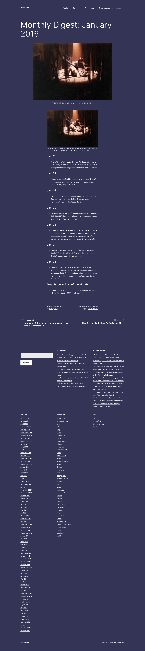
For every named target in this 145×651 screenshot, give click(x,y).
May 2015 (23, 579)
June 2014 (24, 610)
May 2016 (23, 544)
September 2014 (26, 602)
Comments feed (98, 424)
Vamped (24, 7)
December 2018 (26, 458)
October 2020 (25, 418)
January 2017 (25, 521)
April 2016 (24, 547)
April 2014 (24, 616)
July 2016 (23, 539)
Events (59, 453)
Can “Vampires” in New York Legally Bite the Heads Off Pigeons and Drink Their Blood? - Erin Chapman (108, 369)
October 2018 (25, 461)
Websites (60, 533)
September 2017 (26, 498)
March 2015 (24, 585)
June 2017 (24, 507)
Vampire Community (64, 524)
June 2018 (24, 473)
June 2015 (24, 576)
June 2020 (24, 421)
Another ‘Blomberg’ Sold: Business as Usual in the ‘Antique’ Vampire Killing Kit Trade (108, 403)
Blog (58, 430)
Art (58, 427)
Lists (58, 473)
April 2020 (24, 424)
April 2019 (24, 450)
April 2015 (24, 582)
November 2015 (26, 562)
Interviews (60, 470)
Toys (58, 513)
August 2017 (24, 501)
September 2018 (26, 464)
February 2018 (25, 484)
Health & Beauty (62, 461)
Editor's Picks (61, 441)
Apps (58, 424)
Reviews (59, 496)
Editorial (59, 444)
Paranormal (61, 493)
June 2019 (24, 447)
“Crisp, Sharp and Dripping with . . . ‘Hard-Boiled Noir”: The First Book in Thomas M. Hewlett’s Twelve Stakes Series (71, 357)
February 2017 (25, 519)
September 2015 (26, 567)
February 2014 (25, 622)
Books (59, 432)
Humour (59, 467)
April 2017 (23, 513)
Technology (89, 8)
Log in (95, 418)
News (59, 487)
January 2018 (25, 487)
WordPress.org (98, 427)
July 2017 (23, 504)
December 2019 (26, 432)
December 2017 (26, 490)
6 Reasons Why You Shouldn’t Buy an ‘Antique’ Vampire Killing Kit (108, 360)
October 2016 (25, 530)
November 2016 (26, 527)
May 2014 (23, 613)
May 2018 (23, 476)
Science (76, 8)
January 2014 (25, 625)
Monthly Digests (93, 306)
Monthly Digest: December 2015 (64, 230)
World (65, 8)
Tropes (59, 519)
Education (60, 447)
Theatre (59, 510)
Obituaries (60, 490)
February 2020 (25, 427)
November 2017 (26, 493)
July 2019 (23, 444)
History (59, 464)
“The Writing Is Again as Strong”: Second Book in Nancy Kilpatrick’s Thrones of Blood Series (72, 372)
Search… (23, 351)
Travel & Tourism (62, 516)
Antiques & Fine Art (63, 421)
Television (60, 507)
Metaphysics (61, 476)
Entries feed (97, 421)
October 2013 (25, 631)
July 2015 (23, 573)
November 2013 (26, 628)
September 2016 (26, 533)
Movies (59, 481)
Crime (59, 438)
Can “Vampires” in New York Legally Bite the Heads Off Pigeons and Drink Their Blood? (108, 386)
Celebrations (61, 435)
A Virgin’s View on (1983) (66, 196)
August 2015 (24, 570)
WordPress (120, 642)
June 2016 (24, 542)
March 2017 (24, 516)
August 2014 (24, 605)
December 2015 (26, 559)
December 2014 (26, 593)
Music (59, 484)
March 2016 (24, 550)
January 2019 (25, 455)
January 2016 (25, 556)
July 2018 (23, 470)
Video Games (61, 527)
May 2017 (23, 510)
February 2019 (25, 453)
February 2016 (25, 553)
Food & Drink (61, 455)
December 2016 (26, 524)
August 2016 (24, 536)
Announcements (62, 418)
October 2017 (25, 496)
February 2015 (25, 587)
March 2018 (24, 481)
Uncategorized (62, 521)
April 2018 (24, 478)
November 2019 (26, 435)
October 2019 (25, 438)
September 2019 (26, 441)
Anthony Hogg (53, 309)
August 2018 (24, 467)
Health (59, 458)
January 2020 (25, 430)
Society (119, 8)
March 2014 (24, 619)
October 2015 (25, 565)
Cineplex (90, 151)
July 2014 (23, 608)
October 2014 (25, 599)
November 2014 (26, 596)
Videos (59, 530)
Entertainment (104, 8)
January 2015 (25, 590)
